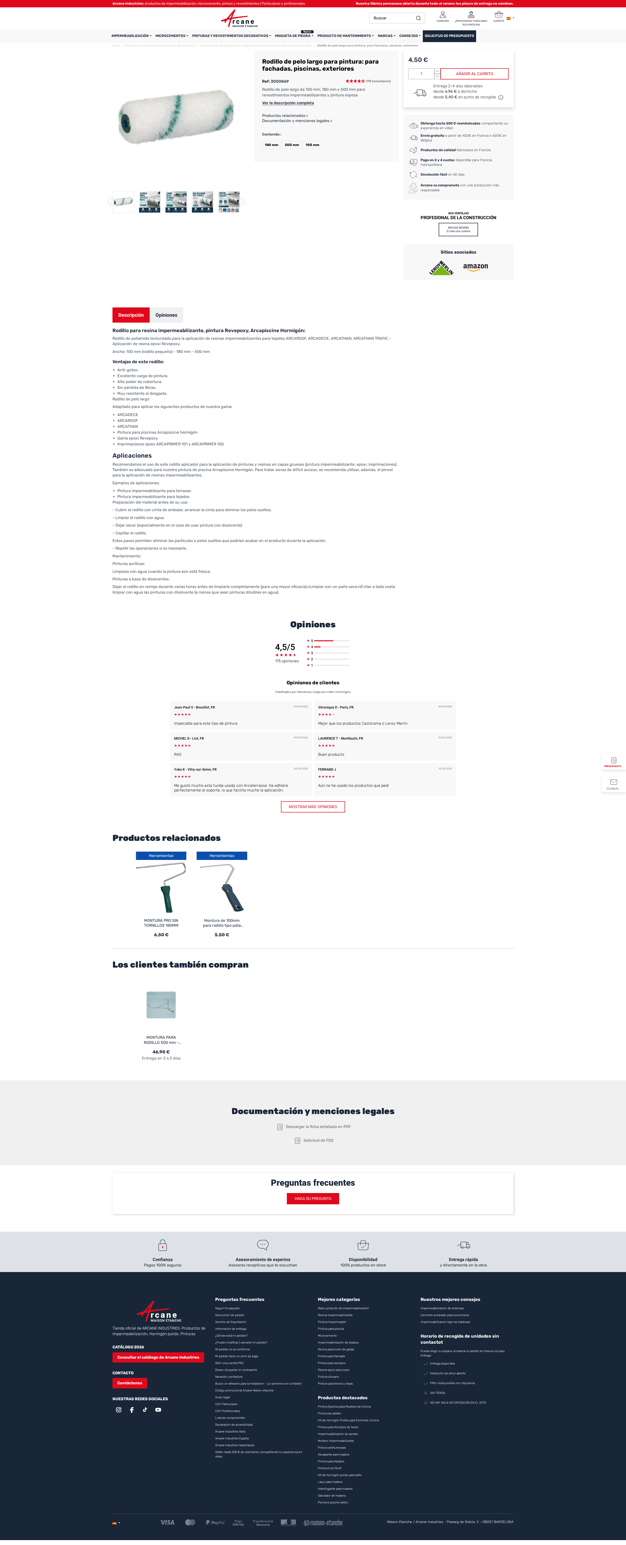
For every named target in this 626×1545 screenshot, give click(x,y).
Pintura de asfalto (329, 1413)
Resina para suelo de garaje (336, 1349)
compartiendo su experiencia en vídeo (464, 125)
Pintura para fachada (331, 1356)
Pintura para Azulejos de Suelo (338, 1427)
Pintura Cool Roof (330, 1468)
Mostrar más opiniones (313, 806)
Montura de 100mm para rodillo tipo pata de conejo (222, 923)
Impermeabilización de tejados (338, 1342)
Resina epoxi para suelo (333, 1370)
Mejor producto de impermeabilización (343, 1308)
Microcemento (327, 1335)
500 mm (292, 145)
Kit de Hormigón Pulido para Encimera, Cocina (348, 1420)
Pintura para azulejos (332, 1363)
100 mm (312, 145)
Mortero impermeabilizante (336, 1441)
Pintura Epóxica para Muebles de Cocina (344, 1406)
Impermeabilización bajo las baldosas (445, 1322)
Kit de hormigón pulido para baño (340, 1475)
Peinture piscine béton (333, 1502)
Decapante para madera (334, 1454)
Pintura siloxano (328, 1376)
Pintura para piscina (331, 1329)
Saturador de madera (332, 1495)
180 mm (271, 145)
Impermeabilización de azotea (338, 1434)
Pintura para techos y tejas (335, 1383)
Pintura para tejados (331, 1461)
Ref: (266, 81)
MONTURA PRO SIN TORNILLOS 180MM (161, 923)
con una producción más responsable (460, 187)
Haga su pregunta (313, 1198)
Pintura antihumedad (332, 1447)
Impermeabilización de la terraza (442, 1308)
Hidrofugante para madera (335, 1488)
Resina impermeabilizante (335, 1315)
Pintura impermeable (332, 1322)
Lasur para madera (330, 1482)
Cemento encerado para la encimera (445, 1315)
